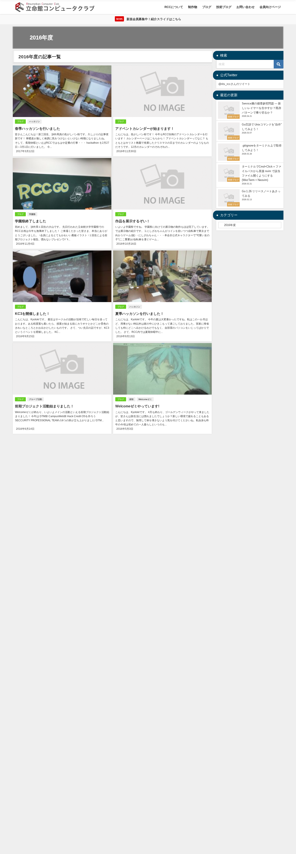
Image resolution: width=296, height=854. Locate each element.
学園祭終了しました (30, 221)
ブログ (206, 6)
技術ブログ (223, 6)
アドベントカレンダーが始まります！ (144, 128)
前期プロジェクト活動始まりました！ (44, 406)
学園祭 (32, 214)
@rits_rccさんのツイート (234, 84)
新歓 (131, 399)
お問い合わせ (245, 6)
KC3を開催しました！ (32, 313)
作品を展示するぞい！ (132, 221)
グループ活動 (35, 399)
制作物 (192, 6)
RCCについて (173, 6)
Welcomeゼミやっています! (137, 406)
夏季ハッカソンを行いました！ (139, 313)
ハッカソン (34, 121)
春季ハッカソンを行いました (37, 128)
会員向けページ (270, 6)
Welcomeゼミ (145, 399)
